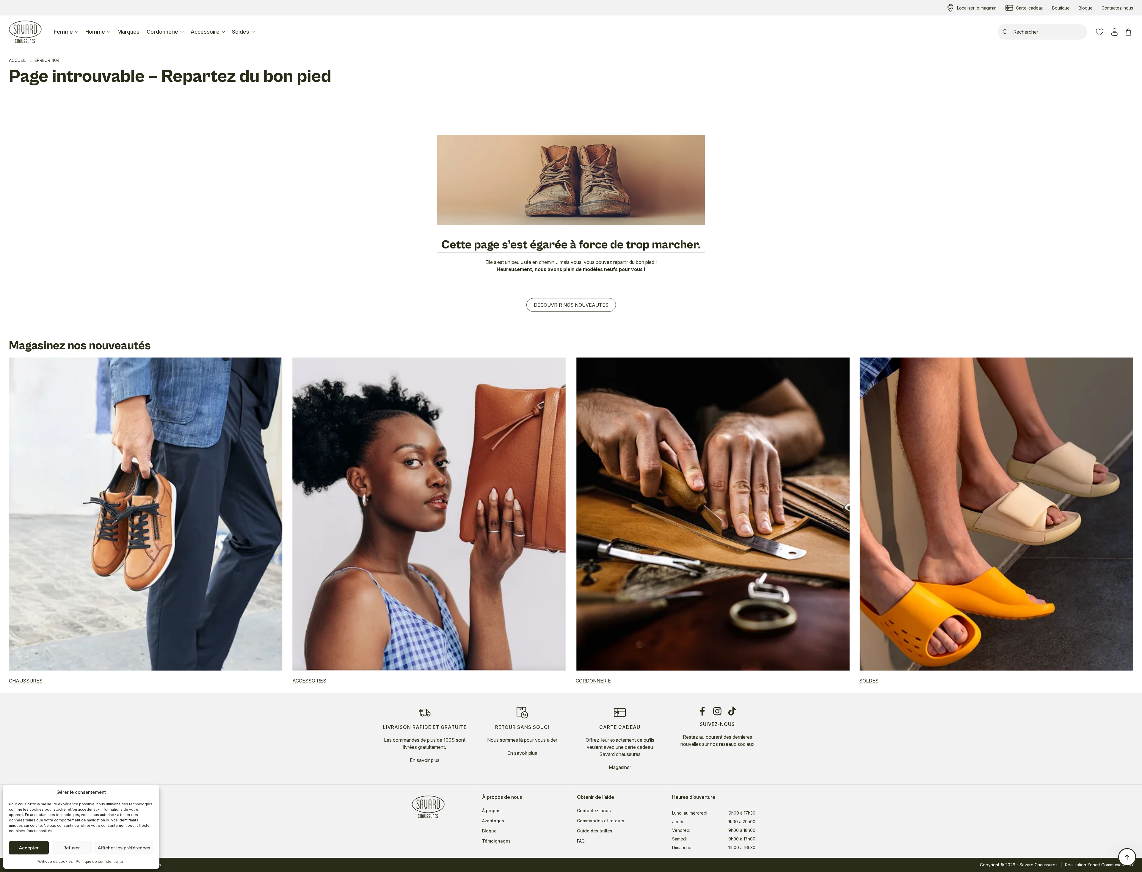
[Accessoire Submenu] (223, 31)
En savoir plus (425, 760)
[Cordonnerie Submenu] (182, 31)
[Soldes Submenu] (253, 31)
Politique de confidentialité (99, 861)
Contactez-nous (594, 811)
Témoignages (496, 841)
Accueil (17, 60)
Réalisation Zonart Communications (1099, 864)
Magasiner (620, 767)
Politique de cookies (55, 861)
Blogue (489, 831)
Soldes (240, 32)
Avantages (493, 821)
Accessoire (205, 32)
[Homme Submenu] (109, 31)
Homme (95, 32)
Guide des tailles (594, 831)
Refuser (71, 848)
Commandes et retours (600, 821)
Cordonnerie (162, 32)
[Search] (1005, 32)
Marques (128, 32)
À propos (491, 811)
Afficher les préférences (124, 848)
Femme (63, 32)
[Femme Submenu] (77, 31)
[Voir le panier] (1129, 32)
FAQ (581, 841)
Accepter (29, 848)
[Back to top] (1127, 857)
